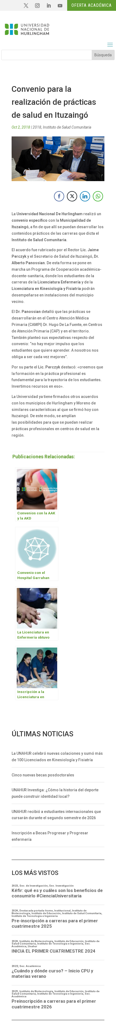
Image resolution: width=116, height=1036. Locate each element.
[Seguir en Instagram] (37, 5)
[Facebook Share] (59, 196)
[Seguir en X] (25, 5)
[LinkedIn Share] (85, 196)
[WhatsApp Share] (98, 196)
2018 (37, 127)
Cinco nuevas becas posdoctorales (43, 775)
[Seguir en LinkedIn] (48, 5)
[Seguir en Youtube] (59, 5)
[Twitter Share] (72, 196)
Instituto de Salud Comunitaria (67, 127)
